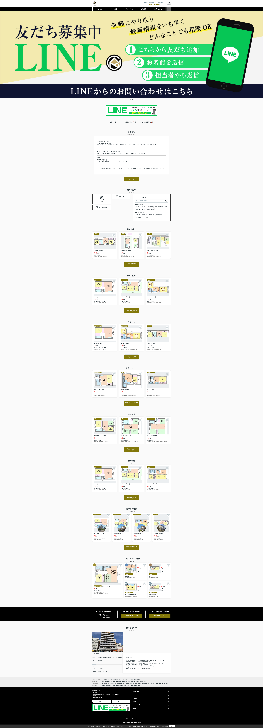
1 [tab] (130, 99)
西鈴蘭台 (121, 685)
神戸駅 (155, 206)
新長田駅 (144, 209)
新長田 (135, 685)
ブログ (134, 701)
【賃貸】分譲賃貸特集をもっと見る (131, 450)
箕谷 (139, 685)
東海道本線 (144, 683)
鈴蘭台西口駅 (143, 206)
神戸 (117, 685)
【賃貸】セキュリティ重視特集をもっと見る (131, 403)
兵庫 (125, 685)
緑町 (103, 681)
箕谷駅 (152, 209)
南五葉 (129, 681)
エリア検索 (97, 197)
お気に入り (122, 196)
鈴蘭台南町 (124, 681)
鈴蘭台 (103, 685)
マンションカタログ (120, 718)
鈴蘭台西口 (108, 685)
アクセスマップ (136, 704)
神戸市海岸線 (138, 683)
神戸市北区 (138, 214)
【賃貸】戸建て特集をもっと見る (131, 264)
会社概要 (143, 9)
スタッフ (135, 694)
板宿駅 (148, 209)
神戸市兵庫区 (152, 214)
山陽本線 (127, 683)
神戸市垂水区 (145, 217)
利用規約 (128, 718)
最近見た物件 (103, 207)
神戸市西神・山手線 (112, 683)
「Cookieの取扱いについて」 (154, 726)
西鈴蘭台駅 (160, 206)
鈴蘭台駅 (137, 206)
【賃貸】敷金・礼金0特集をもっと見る (131, 311)
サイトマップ (145, 718)
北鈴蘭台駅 (138, 209)
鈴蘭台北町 (113, 681)
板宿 (132, 685)
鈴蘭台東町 (107, 681)
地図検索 (102, 200)
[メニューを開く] (168, 9)
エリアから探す (114, 9)
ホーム (100, 9)
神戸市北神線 (165, 683)
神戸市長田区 (144, 214)
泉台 (132, 681)
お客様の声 (135, 698)
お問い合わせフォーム (131, 615)
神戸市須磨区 (138, 217)
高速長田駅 (150, 206)
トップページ (136, 691)
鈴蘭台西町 (118, 681)
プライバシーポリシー (136, 718)
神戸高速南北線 (151, 683)
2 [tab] (132, 99)
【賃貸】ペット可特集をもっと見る (131, 357)
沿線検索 (106, 197)
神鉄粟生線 (132, 683)
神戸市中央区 (159, 214)
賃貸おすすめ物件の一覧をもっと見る (131, 547)
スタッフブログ (129, 9)
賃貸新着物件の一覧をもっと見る (131, 498)
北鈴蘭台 (128, 685)
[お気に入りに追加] (113, 235)
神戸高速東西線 (120, 683)
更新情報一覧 (131, 179)
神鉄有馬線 (104, 683)
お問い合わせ (158, 9)
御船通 (141, 681)
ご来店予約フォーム (159, 615)
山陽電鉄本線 (158, 683)
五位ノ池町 (136, 681)
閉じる (172, 726)
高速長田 (113, 685)
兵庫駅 (165, 206)
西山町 (145, 681)
